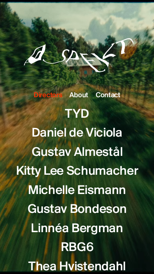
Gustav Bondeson (77, 209)
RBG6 (77, 247)
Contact (108, 95)
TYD (77, 114)
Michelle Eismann (77, 190)
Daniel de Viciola (77, 133)
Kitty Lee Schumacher (77, 171)
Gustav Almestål (77, 152)
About (78, 95)
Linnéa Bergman (77, 228)
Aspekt (77, 47)
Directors (48, 95)
